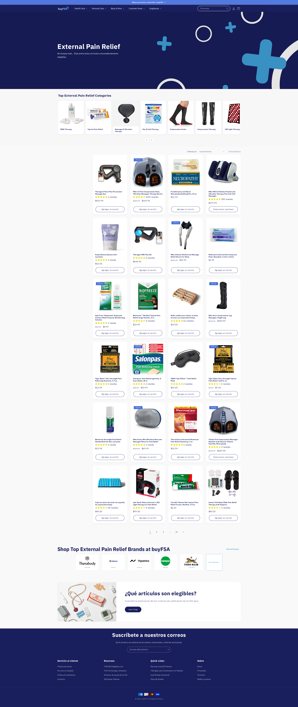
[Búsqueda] (227, 8)
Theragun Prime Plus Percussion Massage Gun (108, 193)
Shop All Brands (157, 679)
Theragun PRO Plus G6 (142, 255)
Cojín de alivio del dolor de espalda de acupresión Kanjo (110, 503)
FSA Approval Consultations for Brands (167, 671)
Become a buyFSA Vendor (161, 666)
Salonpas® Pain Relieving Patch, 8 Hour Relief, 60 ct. (147, 380)
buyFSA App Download (160, 675)
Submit (66, 691)
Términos (201, 675)
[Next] (151, 140)
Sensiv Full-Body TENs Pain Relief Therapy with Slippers (223, 503)
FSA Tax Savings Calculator (115, 671)
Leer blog (133, 609)
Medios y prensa (203, 679)
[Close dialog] (84, 657)
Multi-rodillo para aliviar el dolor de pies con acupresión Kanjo (184, 316)
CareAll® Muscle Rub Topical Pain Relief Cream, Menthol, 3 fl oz (184, 503)
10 (177, 532)
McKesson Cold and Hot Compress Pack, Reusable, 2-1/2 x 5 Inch (223, 256)
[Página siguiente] (183, 532)
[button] (238, 8)
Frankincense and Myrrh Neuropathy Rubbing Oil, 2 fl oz (183, 193)
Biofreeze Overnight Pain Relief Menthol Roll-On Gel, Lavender (108, 440)
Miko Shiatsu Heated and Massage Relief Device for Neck (185, 256)
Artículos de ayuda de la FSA (115, 675)
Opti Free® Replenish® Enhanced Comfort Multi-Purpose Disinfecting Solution (110, 317)
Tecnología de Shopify (155, 699)
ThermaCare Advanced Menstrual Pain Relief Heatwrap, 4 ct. (185, 440)
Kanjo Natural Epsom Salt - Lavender (106, 256)
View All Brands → (233, 549)
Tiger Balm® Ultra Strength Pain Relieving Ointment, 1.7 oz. (108, 380)
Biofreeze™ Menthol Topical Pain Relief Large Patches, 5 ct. (146, 316)
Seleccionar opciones (223, 209)
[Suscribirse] (168, 649)
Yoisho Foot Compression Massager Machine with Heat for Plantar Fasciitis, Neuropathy (223, 441)
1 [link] (150, 532)
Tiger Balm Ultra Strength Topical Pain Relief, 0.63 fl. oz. (222, 380)
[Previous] (146, 140)
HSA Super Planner (112, 679)
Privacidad (201, 671)
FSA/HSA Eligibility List (113, 666)
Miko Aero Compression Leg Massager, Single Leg (220, 316)
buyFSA (143, 699)
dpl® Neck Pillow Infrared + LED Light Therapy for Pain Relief (146, 503)
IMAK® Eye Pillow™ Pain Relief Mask (183, 380)
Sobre (199, 666)
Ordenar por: (192, 151)
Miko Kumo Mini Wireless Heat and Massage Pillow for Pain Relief (147, 440)
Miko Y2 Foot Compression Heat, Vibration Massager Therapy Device (148, 193)
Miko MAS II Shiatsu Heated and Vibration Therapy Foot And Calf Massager (222, 194)
